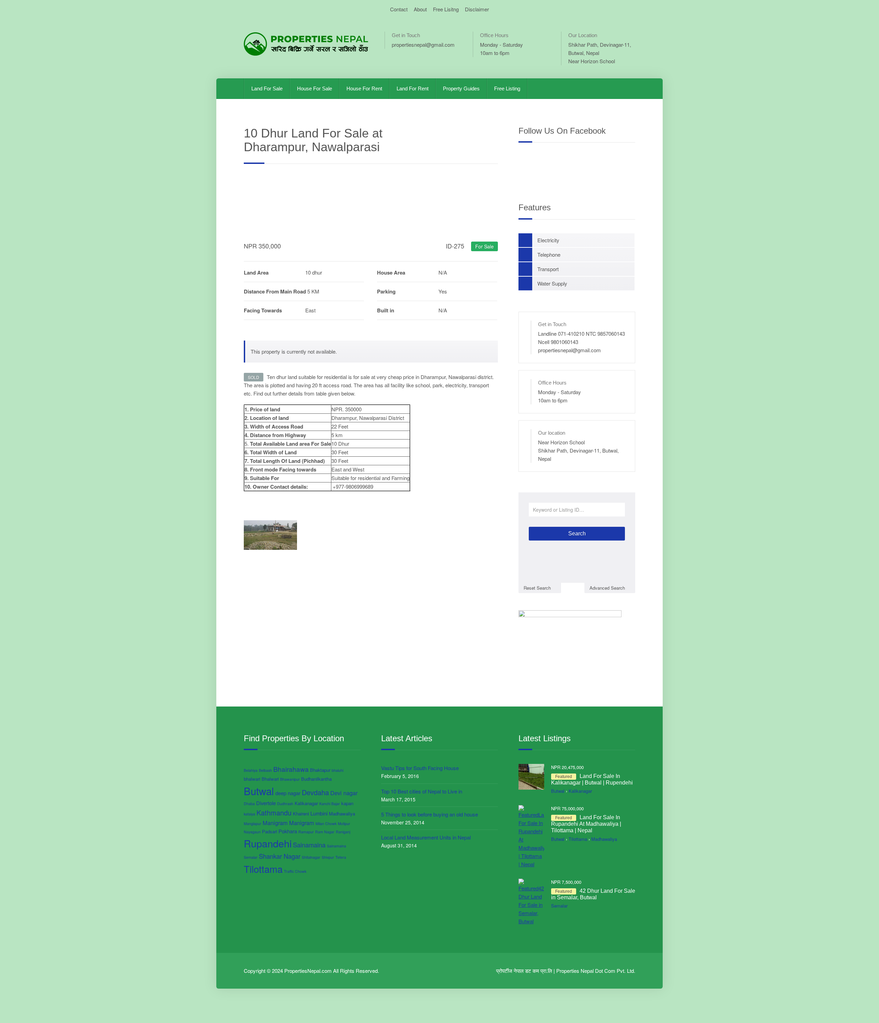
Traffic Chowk (295, 871)
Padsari (269, 831)
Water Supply (552, 283)
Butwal (259, 790)
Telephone (548, 254)
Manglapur (252, 823)
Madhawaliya (342, 813)
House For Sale (314, 88)
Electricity (548, 240)
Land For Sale (267, 88)
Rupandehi (268, 843)
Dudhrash (285, 803)
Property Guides (461, 88)
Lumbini (319, 813)
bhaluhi (337, 770)
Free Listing (507, 88)
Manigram (275, 823)
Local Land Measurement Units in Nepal (426, 837)
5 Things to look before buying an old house (429, 814)
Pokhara (287, 831)
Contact (399, 9)
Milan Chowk (326, 823)
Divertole (266, 803)
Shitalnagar (311, 857)
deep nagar (287, 793)
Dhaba (249, 803)
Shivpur (328, 857)
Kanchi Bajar (329, 803)
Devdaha (315, 792)
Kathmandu (274, 813)
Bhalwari (270, 779)
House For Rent (364, 88)
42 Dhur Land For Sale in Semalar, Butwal (593, 894)
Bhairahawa (291, 769)
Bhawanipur (290, 779)
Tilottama (263, 869)
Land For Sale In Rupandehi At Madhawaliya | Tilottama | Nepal (586, 823)
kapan (347, 803)
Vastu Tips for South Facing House (420, 767)
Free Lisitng (446, 9)
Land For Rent (413, 88)
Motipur (344, 823)
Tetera (340, 857)
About (420, 9)
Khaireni (301, 813)
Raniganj (343, 831)
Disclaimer (477, 9)
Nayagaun (252, 831)
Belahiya (251, 770)
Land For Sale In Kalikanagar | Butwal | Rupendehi (592, 779)
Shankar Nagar (279, 856)
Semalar (251, 857)
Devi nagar (343, 793)
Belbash (265, 770)
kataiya (249, 813)
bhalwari (252, 779)
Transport (548, 269)
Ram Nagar (324, 831)
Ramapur (306, 831)
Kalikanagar (306, 803)
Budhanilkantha (316, 779)
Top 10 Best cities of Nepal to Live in (421, 791)
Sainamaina (309, 844)
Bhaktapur (320, 770)
